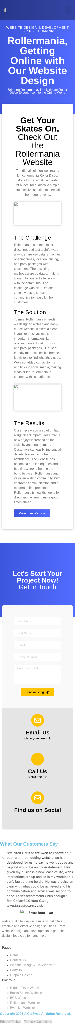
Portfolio (16, 970)
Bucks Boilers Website (26, 993)
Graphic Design (21, 975)
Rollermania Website (25, 1002)
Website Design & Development (32, 965)
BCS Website (19, 997)
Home (14, 955)
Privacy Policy (10, 1021)
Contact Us (18, 960)
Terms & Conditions (38, 1021)
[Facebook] (32, 819)
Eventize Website (22, 1007)
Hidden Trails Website (25, 988)
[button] (68, 10)
